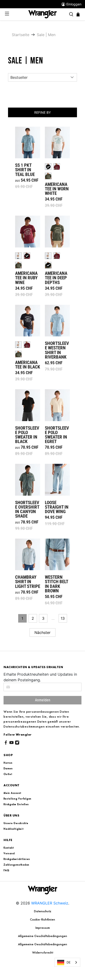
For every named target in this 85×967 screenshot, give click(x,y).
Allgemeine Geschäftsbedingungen (42, 936)
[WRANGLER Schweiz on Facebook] (6, 743)
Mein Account (12, 793)
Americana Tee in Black (27, 321)
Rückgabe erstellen (16, 804)
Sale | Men (46, 35)
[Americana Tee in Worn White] (18, 255)
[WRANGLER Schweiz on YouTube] (11, 743)
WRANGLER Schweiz (49, 903)
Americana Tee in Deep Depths (57, 231)
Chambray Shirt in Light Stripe (27, 554)
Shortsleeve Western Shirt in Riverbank (57, 321)
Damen (8, 768)
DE (69, 962)
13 (63, 618)
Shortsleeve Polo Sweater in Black (27, 405)
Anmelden (42, 700)
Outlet (8, 774)
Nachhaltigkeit (14, 828)
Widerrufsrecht (42, 952)
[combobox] (67, 962)
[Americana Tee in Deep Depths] (48, 176)
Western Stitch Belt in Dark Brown (57, 554)
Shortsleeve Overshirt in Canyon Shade (27, 480)
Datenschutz (42, 911)
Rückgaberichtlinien (17, 859)
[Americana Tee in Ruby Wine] (56, 166)
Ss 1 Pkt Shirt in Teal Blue (27, 143)
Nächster (42, 632)
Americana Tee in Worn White (57, 143)
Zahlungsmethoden (16, 864)
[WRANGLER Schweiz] (42, 14)
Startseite (20, 35)
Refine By (42, 112)
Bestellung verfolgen (17, 798)
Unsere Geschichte (16, 823)
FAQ (6, 870)
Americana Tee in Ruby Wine (27, 231)
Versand (9, 853)
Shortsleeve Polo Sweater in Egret (57, 405)
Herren (8, 762)
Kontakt (9, 847)
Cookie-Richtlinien (42, 919)
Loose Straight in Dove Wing (57, 480)
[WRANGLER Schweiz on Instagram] (17, 743)
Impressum (42, 927)
